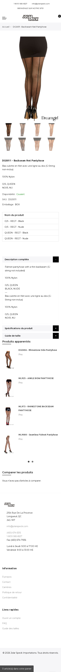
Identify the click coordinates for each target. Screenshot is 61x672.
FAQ (4, 623)
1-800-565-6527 (20, 4)
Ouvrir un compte (11, 618)
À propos (6, 576)
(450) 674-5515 (14, 532)
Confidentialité (9, 597)
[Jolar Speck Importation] (30, 18)
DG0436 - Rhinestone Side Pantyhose (38, 350)
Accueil (5, 27)
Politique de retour (12, 592)
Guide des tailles (10, 628)
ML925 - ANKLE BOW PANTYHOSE (36, 378)
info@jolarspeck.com (41, 4)
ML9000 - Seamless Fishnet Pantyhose (38, 434)
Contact (6, 582)
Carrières (6, 587)
